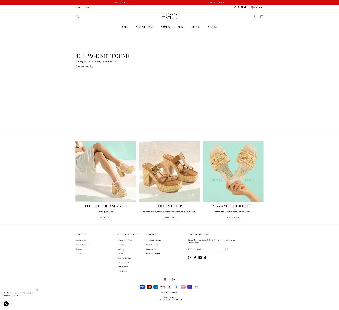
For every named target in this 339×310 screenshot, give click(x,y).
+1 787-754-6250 (124, 240)
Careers (78, 249)
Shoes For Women (153, 240)
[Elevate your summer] (105, 171)
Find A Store (122, 266)
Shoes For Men (152, 244)
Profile (86, 7)
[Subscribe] (226, 249)
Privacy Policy (123, 262)
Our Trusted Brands (83, 244)
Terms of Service (124, 258)
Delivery (120, 249)
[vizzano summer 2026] (233, 171)
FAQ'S (78, 253)
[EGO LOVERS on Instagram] (189, 257)
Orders (78, 7)
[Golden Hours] (169, 171)
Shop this (106, 217)
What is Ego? (80, 240)
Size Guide (122, 271)
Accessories (151, 249)
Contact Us (121, 244)
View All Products (153, 253)
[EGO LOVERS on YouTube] (200, 257)
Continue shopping (84, 66)
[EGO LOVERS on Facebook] (195, 257)
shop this (169, 217)
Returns (120, 253)
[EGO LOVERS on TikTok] (205, 257)
